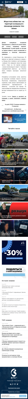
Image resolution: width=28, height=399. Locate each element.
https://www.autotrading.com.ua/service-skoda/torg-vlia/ (14, 252)
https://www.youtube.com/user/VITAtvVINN (14, 118)
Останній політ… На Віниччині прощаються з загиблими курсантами (13, 110)
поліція (15, 36)
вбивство (7, 36)
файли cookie (12, 396)
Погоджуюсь (23, 396)
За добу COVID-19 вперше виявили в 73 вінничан (15, 105)
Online (20, 2)
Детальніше (14, 286)
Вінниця (21, 36)
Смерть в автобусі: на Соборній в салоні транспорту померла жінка (14, 98)
